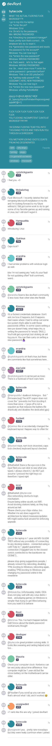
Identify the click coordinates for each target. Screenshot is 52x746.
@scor (11, 538)
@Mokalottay (14, 592)
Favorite (46, 148)
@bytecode (25, 493)
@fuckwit (12, 445)
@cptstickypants (16, 356)
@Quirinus (12, 426)
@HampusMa (14, 395)
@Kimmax (13, 620)
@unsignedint (14, 729)
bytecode (15, 11)
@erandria (13, 295)
